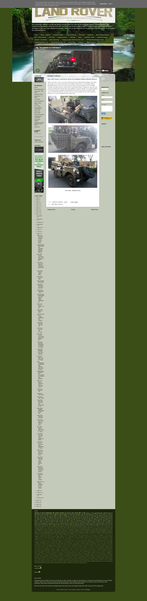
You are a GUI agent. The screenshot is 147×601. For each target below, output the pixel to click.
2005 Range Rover (99, 539)
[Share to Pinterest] (77, 202)
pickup (72, 533)
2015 (37, 502)
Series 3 (37, 513)
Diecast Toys (75, 546)
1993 (71, 523)
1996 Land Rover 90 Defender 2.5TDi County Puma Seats (40, 239)
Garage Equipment (100, 548)
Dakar (64, 546)
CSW (39, 545)
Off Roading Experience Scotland (46, 556)
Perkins (75, 556)
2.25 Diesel (50, 529)
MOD (97, 529)
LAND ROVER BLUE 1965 (40, 281)
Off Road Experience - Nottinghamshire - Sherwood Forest (86, 553)
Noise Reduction (37, 553)
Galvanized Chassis (79, 524)
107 (92, 526)
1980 (97, 517)
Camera (43, 545)
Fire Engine (107, 526)
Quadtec (106, 556)
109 (104, 513)
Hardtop (51, 523)
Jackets (70, 549)
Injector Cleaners (64, 549)
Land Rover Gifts (99, 527)
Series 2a (62, 513)
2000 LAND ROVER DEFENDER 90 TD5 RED (40, 411)
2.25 (74, 539)
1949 (45, 524)
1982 (89, 519)
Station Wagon (63, 514)
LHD (93, 529)
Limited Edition (41, 552)
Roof (98, 558)
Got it (110, 4)
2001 (62, 522)
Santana (43, 559)
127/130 (52, 539)
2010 (35, 526)
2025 (37, 197)
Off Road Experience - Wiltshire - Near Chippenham (60, 555)
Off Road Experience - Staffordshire (42, 555)
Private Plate (81, 536)
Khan (92, 549)
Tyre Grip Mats (76, 561)
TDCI (111, 527)
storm (85, 562)
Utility (85, 561)
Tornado (60, 561)
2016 (37, 500)
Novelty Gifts (44, 553)
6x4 (109, 533)
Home (36, 34)
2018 (37, 212)
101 (35, 524)
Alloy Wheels (43, 535)
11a (56, 523)
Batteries (88, 543)
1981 (84, 519)
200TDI (103, 517)
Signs (60, 533)
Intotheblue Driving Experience (59, 526)
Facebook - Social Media (40, 39)
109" (42, 514)
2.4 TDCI (101, 526)
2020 (37, 208)
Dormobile (38, 548)
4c (38, 540)
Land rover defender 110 (40, 390)
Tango (38, 561)
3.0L (108, 539)
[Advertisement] (74, 196)
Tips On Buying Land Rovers (38, 108)
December (39, 215)
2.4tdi (45, 530)
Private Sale (47, 533)
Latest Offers (92, 532)
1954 (102, 524)
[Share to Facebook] (75, 202)
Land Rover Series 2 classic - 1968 (40, 272)
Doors (111, 546)
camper (101, 519)
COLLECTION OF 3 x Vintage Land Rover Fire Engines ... (40, 317)
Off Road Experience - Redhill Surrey (106, 553)
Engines (58, 548)
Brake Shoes (104, 543)
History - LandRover (46, 34)
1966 (60, 516)
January (39, 497)
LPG (87, 524)
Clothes (56, 535)
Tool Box (51, 561)
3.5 (66, 529)
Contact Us (81, 42)
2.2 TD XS (63, 539)
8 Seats (100, 542)
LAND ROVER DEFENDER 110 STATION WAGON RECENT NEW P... (40, 248)
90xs (38, 535)
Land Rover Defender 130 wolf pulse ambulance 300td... (40, 436)
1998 (93, 522)
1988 (54, 524)
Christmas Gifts (68, 524)
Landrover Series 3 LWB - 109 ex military (40, 358)
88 (109, 514)
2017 (37, 214)
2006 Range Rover (48, 532)
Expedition (43, 523)
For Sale (92, 527)
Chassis (76, 529)
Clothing (61, 535)
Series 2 (110, 513)
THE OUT (101, 559)
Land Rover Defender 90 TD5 (103, 549)
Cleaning (79, 545)
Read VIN (70, 558)
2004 (64, 527)
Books (99, 543)
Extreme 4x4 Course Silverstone (81, 548)
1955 (35, 522)
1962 (50, 516)
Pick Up (97, 530)
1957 (57, 519)
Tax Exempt (89, 514)
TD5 (41, 516)
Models (79, 552)
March (39, 492)
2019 (37, 210)
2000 (110, 524)
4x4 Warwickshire (68, 542)
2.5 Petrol (89, 539)
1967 (61, 517)
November (39, 219)
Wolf (74, 519)
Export (49, 526)
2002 (81, 523)
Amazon (36, 523)
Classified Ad (74, 545)
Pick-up (84, 516)
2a (65, 532)
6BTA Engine (92, 542)
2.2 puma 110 (68, 539)
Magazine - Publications (102, 532)
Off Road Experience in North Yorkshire (93, 555)
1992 (61, 527)
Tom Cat (47, 561)
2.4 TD (80, 539)
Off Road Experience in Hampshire (78, 555)
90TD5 (108, 522)
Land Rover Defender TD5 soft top (40, 324)
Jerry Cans (76, 549)
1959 (99, 520)
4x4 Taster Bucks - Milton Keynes (57, 542)
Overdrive (92, 530)
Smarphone (54, 559)
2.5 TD (94, 533)
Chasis (39, 526)
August (39, 227)
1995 (76, 523)
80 (75, 532)
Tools (109, 530)
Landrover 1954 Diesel (40, 394)
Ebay (79, 535)
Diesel (80, 546)
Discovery (77, 530)
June (38, 231)
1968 (95, 516)
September (40, 224)
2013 (37, 506)
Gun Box (40, 549)
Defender (45, 526)
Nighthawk (109, 552)
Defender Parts (86, 527)
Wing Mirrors (98, 561)
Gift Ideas (44, 517)
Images (58, 549)
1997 (57, 522)
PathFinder (70, 556)
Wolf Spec (42, 527)
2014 (37, 504)
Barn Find (60, 524)
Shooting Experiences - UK (41, 42)
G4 (112, 526)
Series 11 (107, 527)
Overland (38, 533)
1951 (53, 527)
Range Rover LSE (63, 558)
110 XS (40, 524)
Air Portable (52, 543)
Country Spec (65, 530)
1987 (50, 524)
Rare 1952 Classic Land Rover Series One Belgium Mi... (40, 257)
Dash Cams (69, 546)
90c (108, 542)
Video (39, 530)
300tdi (106, 533)
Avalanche (83, 543)
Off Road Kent (105, 555)
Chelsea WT (60, 545)
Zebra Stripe (109, 561)
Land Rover (37, 568)
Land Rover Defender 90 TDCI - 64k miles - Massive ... (40, 352)
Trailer (64, 561)
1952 (52, 204)
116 (48, 539)
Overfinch (62, 556)
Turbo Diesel (69, 561)
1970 (41, 520)
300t (112, 539)
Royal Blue (102, 558)
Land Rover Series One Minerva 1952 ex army (40, 422)
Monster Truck (64, 536)
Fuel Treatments (108, 535)
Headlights (36, 536)
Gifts (69, 519)
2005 (93, 539)
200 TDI (64, 519)
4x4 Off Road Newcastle (68, 540)
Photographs (92, 556)
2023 (37, 202)
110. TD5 (96, 526)
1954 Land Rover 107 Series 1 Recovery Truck (40, 453)
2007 (77, 522)
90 (72, 520)
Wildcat (93, 561)
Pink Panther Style (100, 556)
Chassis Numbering (71, 34)
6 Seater (72, 532)
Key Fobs (87, 549)
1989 (46, 522)
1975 (104, 520)
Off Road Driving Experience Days (95, 39)
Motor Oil (84, 552)
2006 (68, 527)
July (38, 229)
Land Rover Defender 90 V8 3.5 (40, 416)
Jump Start (82, 549)
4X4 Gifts (50, 530)
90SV (105, 542)
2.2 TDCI (41, 532)
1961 (72, 522)
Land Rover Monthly (71, 526)
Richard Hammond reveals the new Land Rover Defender (84, 558)
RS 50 (48, 558)
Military (58, 536)
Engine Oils (90, 34)
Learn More (103, 4)
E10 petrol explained (45, 548)
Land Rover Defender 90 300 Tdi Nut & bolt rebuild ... (40, 469)
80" (45, 516)
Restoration (103, 530)
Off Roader (79, 526)
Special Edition (67, 559)
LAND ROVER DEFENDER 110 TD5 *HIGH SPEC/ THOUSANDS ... (40, 298)
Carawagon (80, 532)
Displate (107, 546)
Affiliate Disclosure (91, 42)
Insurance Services (62, 37)
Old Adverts (56, 556)
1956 (46, 519)
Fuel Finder (72, 37)
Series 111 (39, 519)
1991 (66, 523)
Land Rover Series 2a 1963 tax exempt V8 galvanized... (40, 265)
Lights (35, 552)
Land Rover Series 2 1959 (40, 311)
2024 (37, 199)
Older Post (94, 209)
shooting (80, 562)
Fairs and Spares (93, 535)
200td (105, 539)
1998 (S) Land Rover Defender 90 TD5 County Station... (40, 485)
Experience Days (38, 94)
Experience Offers (85, 535)
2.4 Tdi (84, 539)
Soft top (86, 517)
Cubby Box (104, 545)
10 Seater (77, 533)
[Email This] (71, 202)
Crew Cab (71, 530)
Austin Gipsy (69, 543)
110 (72, 513)
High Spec (53, 549)
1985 (67, 520)
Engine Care (53, 548)
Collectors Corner (67, 535)
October (39, 222)
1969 (73, 516)
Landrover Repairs (47, 536)
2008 (83, 522)
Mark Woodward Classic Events (70, 552)
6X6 (97, 542)
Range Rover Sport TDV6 (99, 536)
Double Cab (67, 516)
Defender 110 (79, 514)
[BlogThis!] (73, 202)
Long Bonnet (47, 552)
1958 (55, 516)
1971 (35, 516)
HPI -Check (52, 37)
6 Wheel (82, 542)
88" (80, 513)
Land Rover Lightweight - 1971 (40, 291)
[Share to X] (74, 202)
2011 (56, 529)
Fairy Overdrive (92, 548)
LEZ (95, 549)
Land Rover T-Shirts (89, 37)
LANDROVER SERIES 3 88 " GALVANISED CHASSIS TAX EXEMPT (40, 375)
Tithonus (42, 561)
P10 (66, 556)
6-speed (87, 542)
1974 (90, 516)
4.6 (36, 540)
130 (67, 522)
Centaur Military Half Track (51, 545)
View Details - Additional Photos (73, 190)
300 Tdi (49, 514)
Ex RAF (87, 530)
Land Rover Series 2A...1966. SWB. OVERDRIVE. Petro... (40, 445)
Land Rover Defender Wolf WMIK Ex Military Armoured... (40, 345)
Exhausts (71, 548)
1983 (100, 516)
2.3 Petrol (90, 533)
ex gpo (52, 562)
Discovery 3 (92, 546)
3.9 (68, 532)
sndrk (78, 589)
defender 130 (91, 520)
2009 (62, 532)
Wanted (89, 561)
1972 (71, 514)
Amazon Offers (57, 530)
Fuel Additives (101, 535)
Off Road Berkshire (52, 553)
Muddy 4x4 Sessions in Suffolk (93, 552)
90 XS (80, 527)
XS (85, 520)
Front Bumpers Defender (85, 529)
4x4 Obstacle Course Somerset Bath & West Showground (52, 540)
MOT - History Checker (40, 37)
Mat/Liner (111, 532)
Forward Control (89, 523)
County (97, 514)
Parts (109, 523)
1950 (109, 520)
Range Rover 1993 (54, 558)
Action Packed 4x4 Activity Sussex (42, 543)
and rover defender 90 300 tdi (39, 562)
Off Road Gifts (71, 536)
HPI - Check (37, 106)
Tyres (81, 561)
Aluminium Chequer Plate (61, 543)
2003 (98, 522)
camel (48, 562)
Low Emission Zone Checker (57, 552)
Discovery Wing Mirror (100, 546)
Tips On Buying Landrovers (102, 34)
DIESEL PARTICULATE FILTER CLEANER (53, 546)
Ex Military (103, 514)
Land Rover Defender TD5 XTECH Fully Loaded (40, 476)
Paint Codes (82, 34)
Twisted (64, 533)
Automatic (71, 529)
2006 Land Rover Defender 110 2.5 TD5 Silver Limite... (40, 384)
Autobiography (76, 543)
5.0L (74, 542)
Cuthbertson (74, 535)
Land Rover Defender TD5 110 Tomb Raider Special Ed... (40, 460)
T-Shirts (91, 559)
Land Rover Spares (100, 523)
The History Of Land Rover (37, 117)
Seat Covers (48, 559)
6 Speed (78, 542)
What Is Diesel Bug (39, 89)
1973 (66, 517)
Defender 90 (50, 513)
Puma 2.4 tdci (54, 533)
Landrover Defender (38, 133)
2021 (37, 206)
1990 (45, 529)
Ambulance (110, 517)
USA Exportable (39, 529)
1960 (41, 522)
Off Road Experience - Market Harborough (65, 553)
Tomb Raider (78, 520)
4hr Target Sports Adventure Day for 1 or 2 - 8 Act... (40, 429)
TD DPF (96, 559)
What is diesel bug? (54, 39)
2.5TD (99, 533)
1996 (106, 524)
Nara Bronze (103, 552)
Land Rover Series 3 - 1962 (40, 277)
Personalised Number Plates (83, 556)
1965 (92, 517)
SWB (55, 514)
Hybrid (41, 536)
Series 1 (61, 204)
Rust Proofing (108, 558)
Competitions (85, 545)
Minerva (56, 204)
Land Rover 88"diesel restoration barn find (40, 286)
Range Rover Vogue (109, 536)
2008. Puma (56, 532)
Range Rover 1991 (88, 536)
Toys (88, 526)
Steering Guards (74, 559)
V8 (37, 514)
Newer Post (51, 209)
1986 (88, 522)
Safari (55, 517)
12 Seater (48, 527)
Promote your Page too (38, 136)
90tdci (111, 542)
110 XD (81, 533)
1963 (38, 517)
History (80, 37)
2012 (72, 527)
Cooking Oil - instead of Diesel (94, 545)
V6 (68, 533)
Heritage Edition (47, 549)
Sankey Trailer (37, 559)
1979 (78, 516)
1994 (51, 522)
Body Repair (93, 543)
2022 (37, 204)
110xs (85, 533)
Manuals (54, 536)
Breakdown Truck (50, 535)
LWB (50, 517)
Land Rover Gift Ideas (102, 37)
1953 (57, 527)
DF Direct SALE (41, 546)
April (38, 490)
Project (37, 527)
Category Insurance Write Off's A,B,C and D (73, 39)
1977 (79, 519)
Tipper (97, 524)
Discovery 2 (85, 546)
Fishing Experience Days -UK (58, 42)
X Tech (104, 561)
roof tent (75, 562)
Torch (56, 561)
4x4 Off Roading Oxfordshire (99, 540)
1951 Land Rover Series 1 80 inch (40, 305)
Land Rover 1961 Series (40, 397)
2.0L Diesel (57, 539)
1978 (61, 523)
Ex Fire (82, 530)
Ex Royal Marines (65, 548)
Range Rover (78, 517)
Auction (105, 516)
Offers (76, 536)
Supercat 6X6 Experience (84, 559)
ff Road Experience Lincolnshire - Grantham (63, 562)
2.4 (76, 539)
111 (45, 539)
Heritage (86, 532)
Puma (84, 526)
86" (103, 522)
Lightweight (97, 513)
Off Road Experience (104, 529)
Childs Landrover (67, 545)
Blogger (88, 589)
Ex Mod (52, 519)
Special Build (60, 559)
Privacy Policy (71, 42)
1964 (62, 520)
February (39, 494)
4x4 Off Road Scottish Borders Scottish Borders (84, 540)
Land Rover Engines (58, 34)
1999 (95, 519)
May (38, 233)
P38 (42, 533)
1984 (106, 519)
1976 (46, 520)
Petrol (71, 517)
